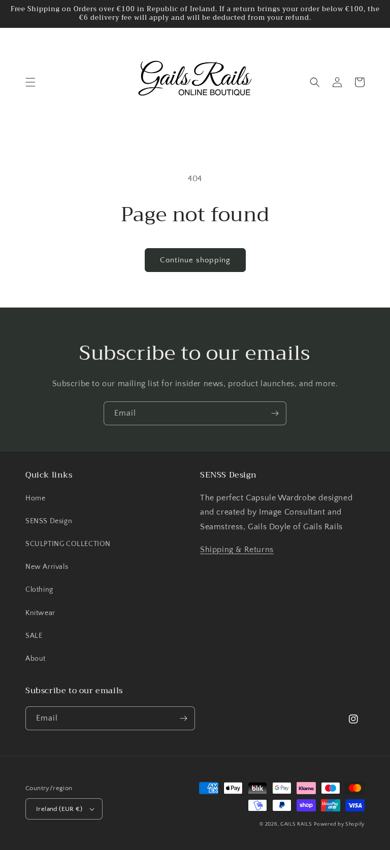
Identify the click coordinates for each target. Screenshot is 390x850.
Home (35, 498)
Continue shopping (195, 260)
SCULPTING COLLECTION (68, 544)
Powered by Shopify (339, 824)
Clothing (39, 590)
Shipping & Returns (237, 549)
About (35, 659)
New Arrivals (46, 567)
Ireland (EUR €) (59, 808)
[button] (30, 82)
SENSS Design (48, 521)
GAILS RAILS (296, 824)
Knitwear (40, 613)
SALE (33, 636)
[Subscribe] (275, 413)
